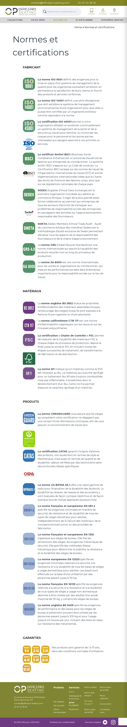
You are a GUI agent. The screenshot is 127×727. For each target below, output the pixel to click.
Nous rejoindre (104, 697)
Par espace (58, 701)
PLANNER (74, 704)
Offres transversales (59, 710)
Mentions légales (93, 722)
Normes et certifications (99, 27)
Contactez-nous (105, 710)
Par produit (58, 705)
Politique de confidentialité (62, 722)
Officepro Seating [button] (112, 20)
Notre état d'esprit (89, 694)
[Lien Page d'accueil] (20, 11)
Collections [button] (15, 20)
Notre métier (90, 687)
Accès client (105, 704)
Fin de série (38, 20)
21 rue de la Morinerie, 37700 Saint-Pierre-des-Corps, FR (29, 698)
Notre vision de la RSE (90, 710)
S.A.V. (71, 692)
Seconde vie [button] (60, 20)
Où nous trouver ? (88, 702)
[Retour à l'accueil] (32, 689)
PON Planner (84, 20)
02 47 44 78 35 (87, 2)
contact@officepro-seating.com (50, 2)
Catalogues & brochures (75, 697)
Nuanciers (74, 709)
